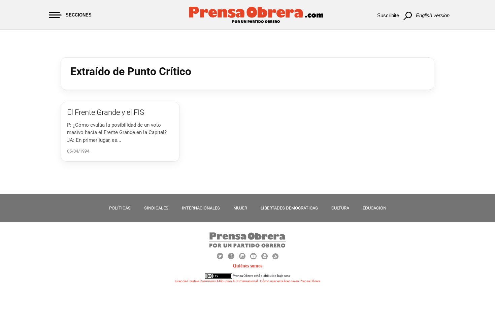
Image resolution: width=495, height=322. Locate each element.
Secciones (79, 15)
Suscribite (388, 15)
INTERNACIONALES (201, 208)
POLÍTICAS (120, 208)
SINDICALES (156, 208)
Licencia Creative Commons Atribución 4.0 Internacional (216, 281)
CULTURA (340, 208)
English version (433, 15)
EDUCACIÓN (374, 208)
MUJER (240, 208)
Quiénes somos (247, 265)
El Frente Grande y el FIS (105, 112)
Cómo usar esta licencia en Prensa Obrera (290, 281)
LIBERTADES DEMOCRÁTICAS (289, 208)
